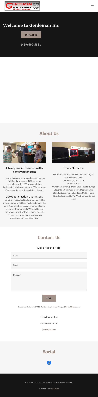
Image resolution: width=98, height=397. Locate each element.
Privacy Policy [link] (57, 307)
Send (49, 298)
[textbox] (49, 255)
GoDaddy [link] (54, 388)
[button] (92, 6)
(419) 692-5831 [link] (31, 44)
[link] (22, 6)
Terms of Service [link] (70, 307)
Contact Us (31, 35)
